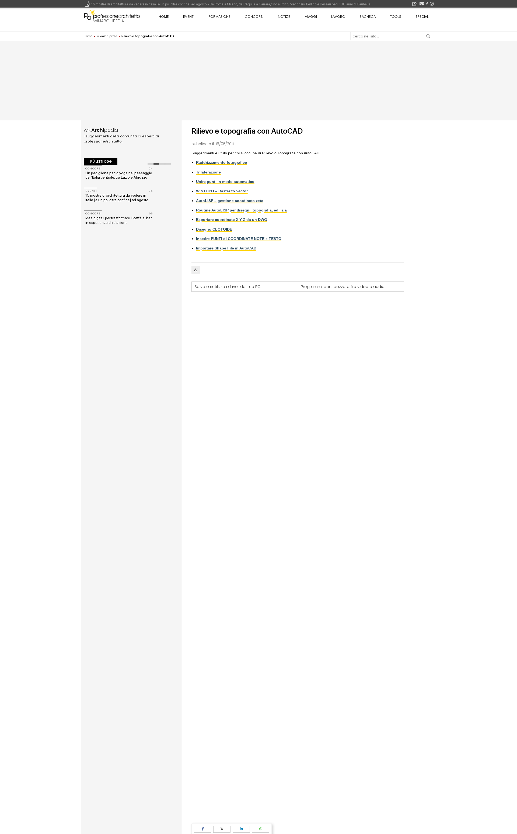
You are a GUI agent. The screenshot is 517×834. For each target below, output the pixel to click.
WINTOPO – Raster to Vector (222, 191)
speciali (422, 16)
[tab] (150, 164)
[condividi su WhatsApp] (260, 829)
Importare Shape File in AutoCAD (226, 248)
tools (395, 16)
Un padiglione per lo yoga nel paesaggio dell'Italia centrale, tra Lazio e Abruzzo (118, 175)
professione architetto (112, 16)
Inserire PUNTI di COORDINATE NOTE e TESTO (238, 239)
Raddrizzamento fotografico (221, 162)
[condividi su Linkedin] (241, 829)
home (164, 16)
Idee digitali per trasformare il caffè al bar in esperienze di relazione (118, 220)
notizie (284, 16)
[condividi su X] (221, 829)
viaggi (311, 16)
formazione (219, 16)
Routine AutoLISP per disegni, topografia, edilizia (241, 210)
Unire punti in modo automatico (225, 181)
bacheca (367, 16)
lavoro (338, 16)
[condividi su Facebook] (202, 829)
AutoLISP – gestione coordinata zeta (229, 201)
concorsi (254, 16)
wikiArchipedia (108, 21)
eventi (188, 16)
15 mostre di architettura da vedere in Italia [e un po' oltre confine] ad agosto (116, 197)
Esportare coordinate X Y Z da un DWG (231, 219)
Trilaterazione (208, 172)
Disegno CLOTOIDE (214, 229)
